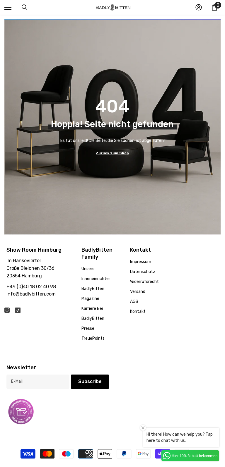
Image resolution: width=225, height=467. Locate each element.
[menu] (7, 7)
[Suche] (24, 7)
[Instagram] (7, 310)
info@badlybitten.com (31, 294)
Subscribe (90, 381)
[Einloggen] (198, 7)
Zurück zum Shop (112, 153)
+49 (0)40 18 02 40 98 (31, 286)
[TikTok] (17, 310)
